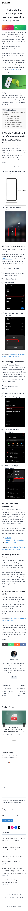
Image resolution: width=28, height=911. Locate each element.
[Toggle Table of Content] (23, 110)
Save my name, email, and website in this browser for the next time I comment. (14, 802)
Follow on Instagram (7, 27)
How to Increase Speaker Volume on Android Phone (7, 691)
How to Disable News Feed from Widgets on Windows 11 (21, 691)
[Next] (24, 725)
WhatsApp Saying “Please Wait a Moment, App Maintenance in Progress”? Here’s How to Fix (12, 859)
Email (4, 796)
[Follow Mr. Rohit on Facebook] (12, 677)
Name (4, 787)
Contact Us (17, 894)
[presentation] (14, 718)
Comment (6, 763)
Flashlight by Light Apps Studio (15, 540)
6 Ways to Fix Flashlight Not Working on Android (14, 113)
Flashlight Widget (11, 542)
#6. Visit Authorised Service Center (13, 126)
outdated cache (7, 259)
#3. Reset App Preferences (12, 120)
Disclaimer (19, 898)
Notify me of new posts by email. (14, 816)
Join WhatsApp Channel (21, 27)
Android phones (14, 69)
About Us (10, 894)
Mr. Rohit (6, 21)
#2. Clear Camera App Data (12, 118)
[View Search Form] (21, 3)
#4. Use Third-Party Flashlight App (13, 122)
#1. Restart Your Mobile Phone (12, 116)
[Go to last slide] (4, 725)
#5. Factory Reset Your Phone (12, 124)
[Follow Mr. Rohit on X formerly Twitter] (15, 677)
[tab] (12, 740)
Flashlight (8, 538)
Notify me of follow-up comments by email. (14, 811)
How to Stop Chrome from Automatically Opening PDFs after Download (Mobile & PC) (13, 729)
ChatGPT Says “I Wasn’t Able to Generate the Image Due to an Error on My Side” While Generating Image (14, 870)
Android (23, 21)
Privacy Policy (9, 898)
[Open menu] (25, 3)
